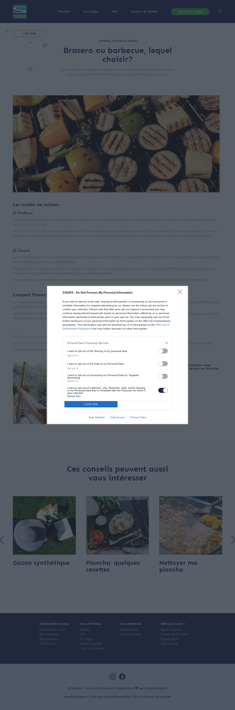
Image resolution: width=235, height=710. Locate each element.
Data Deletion (97, 417)
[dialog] (117, 355)
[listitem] (117, 343)
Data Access (117, 417)
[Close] (181, 292)
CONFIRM (91, 404)
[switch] (163, 350)
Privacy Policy (138, 417)
